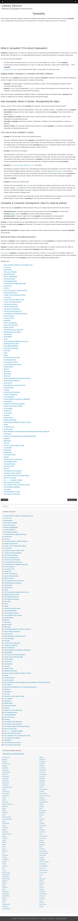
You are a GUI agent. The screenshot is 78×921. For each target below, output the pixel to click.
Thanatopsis (8, 334)
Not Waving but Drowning (12, 332)
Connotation (6, 793)
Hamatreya (7, 450)
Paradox (41, 857)
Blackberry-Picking (10, 420)
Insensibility (8, 401)
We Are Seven (8, 429)
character (8, 69)
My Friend (7, 371)
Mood (4, 847)
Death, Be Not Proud (10, 292)
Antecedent (42, 770)
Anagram (42, 763)
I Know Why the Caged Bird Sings (15, 283)
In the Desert (8, 413)
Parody (4, 862)
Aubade (6, 457)
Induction (42, 830)
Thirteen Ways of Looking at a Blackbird (17, 399)
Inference (5, 832)
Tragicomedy (6, 904)
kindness (6, 173)
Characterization (7, 787)
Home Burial (8, 336)
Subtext (41, 889)
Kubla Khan (7, 286)
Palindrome (42, 855)
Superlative (5, 891)
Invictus (6, 288)
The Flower (7, 434)
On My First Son (9, 427)
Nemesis (4, 851)
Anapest (41, 766)
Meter (4, 844)
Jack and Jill (8, 383)
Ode (3, 853)
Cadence (42, 783)
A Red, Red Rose (9, 279)
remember (32, 88)
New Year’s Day (9, 466)
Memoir (4, 842)
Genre (4, 821)
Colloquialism (43, 789)
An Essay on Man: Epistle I (12, 473)
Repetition (42, 879)
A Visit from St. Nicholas (12, 309)
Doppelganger (43, 802)
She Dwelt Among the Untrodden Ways (16, 475)
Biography (42, 780)
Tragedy (41, 902)
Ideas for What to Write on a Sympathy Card (18, 265)
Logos (4, 840)
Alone (6, 339)
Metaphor (42, 842)
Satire (4, 885)
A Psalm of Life (9, 318)
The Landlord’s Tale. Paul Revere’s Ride (17, 484)
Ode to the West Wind (11, 325)
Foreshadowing (7, 819)
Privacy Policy (50, 918)
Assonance (5, 780)
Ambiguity (42, 761)
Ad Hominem (6, 757)
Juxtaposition (43, 836)
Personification (43, 866)
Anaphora (5, 768)
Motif (40, 847)
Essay (4, 808)
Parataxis (42, 859)
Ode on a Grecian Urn (11, 306)
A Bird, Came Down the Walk (13, 406)
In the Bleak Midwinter (11, 346)
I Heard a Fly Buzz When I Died (14, 299)
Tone (3, 902)
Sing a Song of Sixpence (12, 380)
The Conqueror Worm (11, 362)
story (15, 69)
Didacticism (42, 800)
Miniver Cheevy (9, 327)
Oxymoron (5, 855)
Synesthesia (6, 896)
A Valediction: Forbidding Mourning (15, 313)
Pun (40, 876)
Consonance (43, 793)
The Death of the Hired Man (13, 471)
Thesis (41, 900)
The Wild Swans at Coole (12, 491)
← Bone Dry (4, 499)
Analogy (4, 766)
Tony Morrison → (72, 499)
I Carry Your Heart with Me (12, 302)
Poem (4, 870)
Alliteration (42, 759)
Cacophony (5, 783)
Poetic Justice (43, 870)
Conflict (12, 214)
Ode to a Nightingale (10, 276)
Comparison (6, 791)
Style (3, 889)
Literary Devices (12, 5)
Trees (5, 353)
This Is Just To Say (10, 478)
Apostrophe (5, 776)
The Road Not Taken (10, 281)
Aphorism (5, 774)
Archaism (42, 776)
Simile (41, 885)
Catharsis (42, 785)
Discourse (5, 802)
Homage (41, 823)
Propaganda (6, 874)
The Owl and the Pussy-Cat (12, 311)
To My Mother (8, 408)
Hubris (4, 825)
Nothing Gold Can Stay (11, 343)
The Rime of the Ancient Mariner (14, 404)
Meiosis (41, 840)
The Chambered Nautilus (12, 487)
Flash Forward (6, 817)
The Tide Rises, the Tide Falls (13, 330)
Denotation (5, 795)
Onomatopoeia (43, 853)
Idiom (41, 827)
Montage (42, 844)
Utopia (41, 906)
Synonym (42, 896)
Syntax (4, 898)
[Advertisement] (39, 34)
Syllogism (42, 891)
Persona (4, 866)
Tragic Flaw (42, 904)
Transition (5, 906)
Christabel (7, 489)
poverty (6, 147)
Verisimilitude (6, 908)
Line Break (42, 838)
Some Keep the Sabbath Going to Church (17, 422)
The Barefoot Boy (9, 464)
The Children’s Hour (10, 461)
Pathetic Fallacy (44, 862)
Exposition (42, 812)
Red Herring (6, 879)
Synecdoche (43, 893)
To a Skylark (8, 447)
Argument (42, 778)
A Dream (6, 415)
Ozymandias (8, 269)
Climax (4, 789)
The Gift (6, 443)
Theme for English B (10, 394)
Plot (3, 868)
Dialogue (42, 798)
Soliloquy (5, 887)
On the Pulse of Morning (12, 392)
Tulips (6, 355)
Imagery (4, 830)
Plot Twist (42, 868)
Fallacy (41, 815)
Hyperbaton (42, 825)
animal (10, 114)
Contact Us (43, 918)
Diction (4, 800)
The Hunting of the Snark (12, 494)
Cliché (41, 787)
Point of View (6, 872)
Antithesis (42, 772)
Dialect (4, 798)
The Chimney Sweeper (11, 348)
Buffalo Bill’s (8, 452)
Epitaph (41, 806)
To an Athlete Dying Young (12, 364)
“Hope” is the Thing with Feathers (15, 295)
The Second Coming (10, 304)
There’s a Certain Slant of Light (14, 445)
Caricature (5, 785)
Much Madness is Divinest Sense (14, 385)
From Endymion (9, 397)
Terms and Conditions (60, 918)
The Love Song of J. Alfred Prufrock (15, 290)
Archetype (5, 778)
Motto (4, 849)
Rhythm (4, 883)
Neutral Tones (8, 417)
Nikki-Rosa (7, 441)
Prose (41, 874)
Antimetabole (6, 772)
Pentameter (42, 864)
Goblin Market (8, 367)
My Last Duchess (9, 274)
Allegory (4, 759)
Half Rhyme (5, 823)
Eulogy (4, 810)
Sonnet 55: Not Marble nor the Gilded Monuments (20, 436)
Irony (40, 834)
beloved (26, 154)
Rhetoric (4, 881)
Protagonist (5, 876)
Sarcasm (42, 883)
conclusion (5, 253)
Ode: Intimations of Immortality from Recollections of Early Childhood (26, 431)
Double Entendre (7, 804)
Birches (6, 369)
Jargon (4, 836)
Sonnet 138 (7, 410)
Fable (4, 815)
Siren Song (7, 373)
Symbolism (5, 893)
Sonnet (41, 887)
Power (6, 424)
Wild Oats (7, 376)
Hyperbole (5, 827)
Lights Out (7, 320)
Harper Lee (29, 165)
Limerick (4, 838)
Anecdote (42, 768)
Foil (40, 817)
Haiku (41, 821)
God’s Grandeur (9, 316)
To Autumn (7, 297)
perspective (59, 171)
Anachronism (6, 763)
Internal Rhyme (6, 834)
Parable (4, 857)
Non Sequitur (43, 851)
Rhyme (41, 881)
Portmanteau (43, 872)
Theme (4, 900)
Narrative (42, 849)
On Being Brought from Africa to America (17, 378)
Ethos (41, 808)
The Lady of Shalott (10, 272)
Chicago (6, 390)
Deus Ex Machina (44, 795)
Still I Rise (7, 350)
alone (27, 185)
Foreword (42, 819)
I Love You (7, 267)
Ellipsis (41, 804)
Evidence (5, 812)
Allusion (4, 761)
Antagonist (5, 770)
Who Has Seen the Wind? (12, 482)
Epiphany (5, 806)
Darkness (7, 438)
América (6, 468)
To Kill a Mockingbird (17, 165)
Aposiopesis (43, 774)
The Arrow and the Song (12, 357)
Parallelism (5, 859)
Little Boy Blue (8, 387)
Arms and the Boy (10, 454)
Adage (41, 757)
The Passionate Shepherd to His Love (16, 341)
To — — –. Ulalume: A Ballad (13, 480)
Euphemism (42, 810)
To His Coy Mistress (10, 323)
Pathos (4, 864)
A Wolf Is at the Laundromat (13, 459)
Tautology (42, 898)
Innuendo (42, 832)
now (16, 188)
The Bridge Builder (10, 360)
